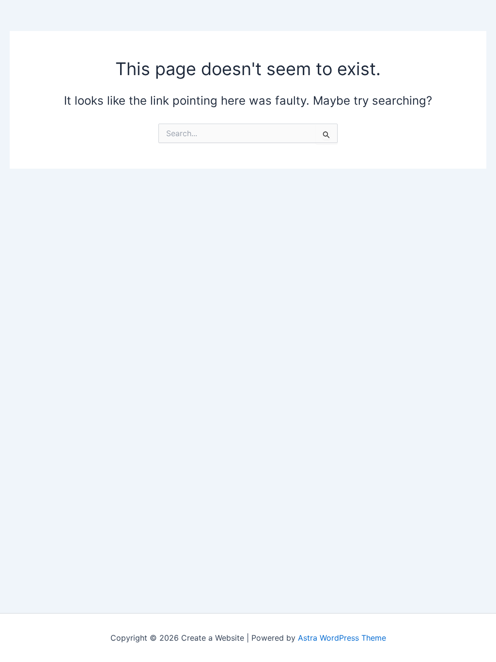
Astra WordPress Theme (342, 638)
